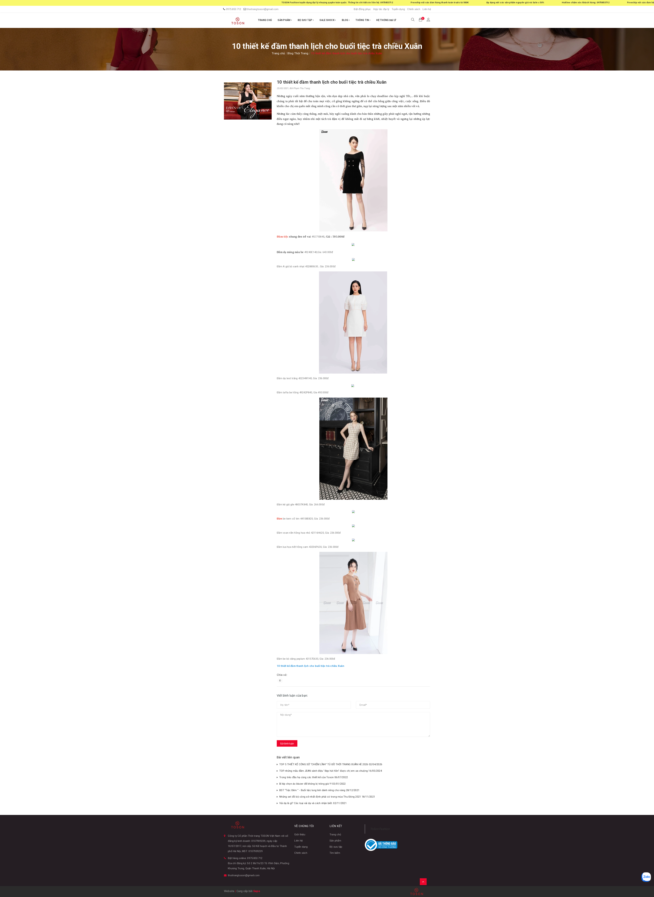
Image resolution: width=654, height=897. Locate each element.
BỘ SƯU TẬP (305, 20)
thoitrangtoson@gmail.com (262, 9)
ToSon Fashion (380, 829)
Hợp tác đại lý (381, 9)
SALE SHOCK (327, 20)
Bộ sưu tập (336, 846)
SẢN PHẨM (284, 20)
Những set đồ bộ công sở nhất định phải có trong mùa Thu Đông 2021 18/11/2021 (327, 796)
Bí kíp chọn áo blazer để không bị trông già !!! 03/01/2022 (312, 783)
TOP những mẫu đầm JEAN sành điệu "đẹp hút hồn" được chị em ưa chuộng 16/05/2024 (330, 770)
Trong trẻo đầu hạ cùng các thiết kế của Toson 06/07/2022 (313, 777)
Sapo (256, 891)
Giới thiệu (299, 834)
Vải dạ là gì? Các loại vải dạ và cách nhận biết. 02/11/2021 (313, 803)
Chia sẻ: (282, 674)
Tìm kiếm (335, 852)
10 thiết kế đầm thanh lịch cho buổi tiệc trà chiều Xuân (331, 82)
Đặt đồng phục (362, 9)
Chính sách (413, 9)
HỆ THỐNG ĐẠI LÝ (386, 20)
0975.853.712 (233, 9)
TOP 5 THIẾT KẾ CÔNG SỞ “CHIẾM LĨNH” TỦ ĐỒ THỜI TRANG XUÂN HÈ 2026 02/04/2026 (330, 764)
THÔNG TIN (362, 20)
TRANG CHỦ (265, 20)
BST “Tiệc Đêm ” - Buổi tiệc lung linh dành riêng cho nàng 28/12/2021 (319, 790)
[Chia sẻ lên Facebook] (280, 680)
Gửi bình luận (287, 743)
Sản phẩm (335, 840)
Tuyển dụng (398, 9)
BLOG (345, 20)
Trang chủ (335, 834)
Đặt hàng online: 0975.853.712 (245, 858)
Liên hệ (427, 9)
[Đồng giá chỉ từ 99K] (248, 100)
